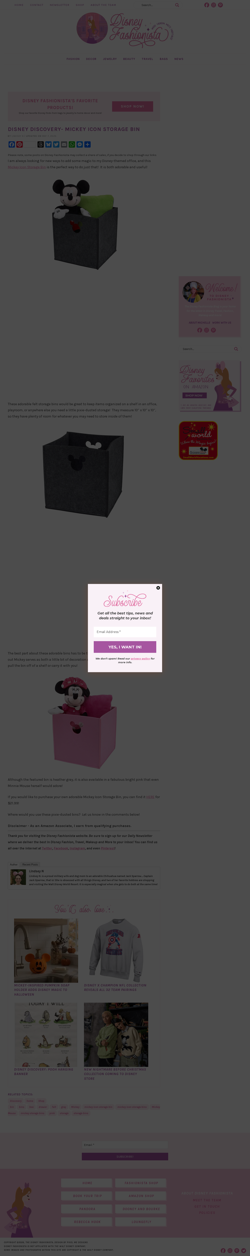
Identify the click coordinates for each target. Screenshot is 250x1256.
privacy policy (140, 658)
